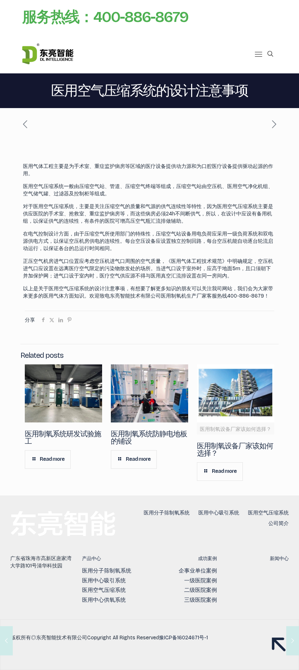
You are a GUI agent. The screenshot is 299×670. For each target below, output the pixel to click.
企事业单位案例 (198, 570)
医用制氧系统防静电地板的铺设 (149, 437)
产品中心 (91, 559)
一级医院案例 (200, 580)
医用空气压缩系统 (268, 513)
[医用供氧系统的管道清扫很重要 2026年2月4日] (6, 640)
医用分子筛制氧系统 (167, 513)
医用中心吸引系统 (218, 513)
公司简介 (278, 523)
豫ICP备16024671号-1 (183, 638)
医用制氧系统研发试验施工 (63, 437)
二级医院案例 (200, 590)
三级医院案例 (200, 600)
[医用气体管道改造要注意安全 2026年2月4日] (292, 640)
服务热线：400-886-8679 (105, 17)
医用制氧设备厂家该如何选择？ (235, 449)
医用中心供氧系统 (104, 600)
